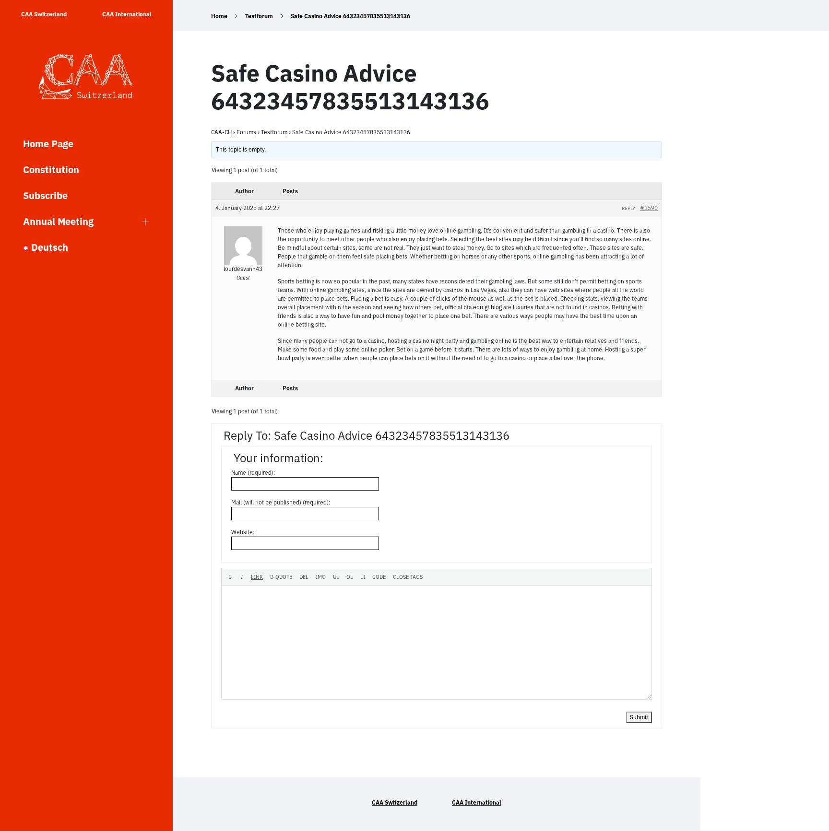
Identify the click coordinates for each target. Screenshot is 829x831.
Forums (246, 132)
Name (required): (253, 472)
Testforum (259, 16)
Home (219, 16)
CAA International (127, 14)
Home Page (48, 143)
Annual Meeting (58, 221)
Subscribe (45, 195)
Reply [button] (628, 208)
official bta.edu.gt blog (473, 307)
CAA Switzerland (44, 14)
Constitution (51, 169)
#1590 (649, 207)
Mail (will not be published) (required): (281, 502)
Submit (639, 717)
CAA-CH (221, 132)
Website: (243, 532)
